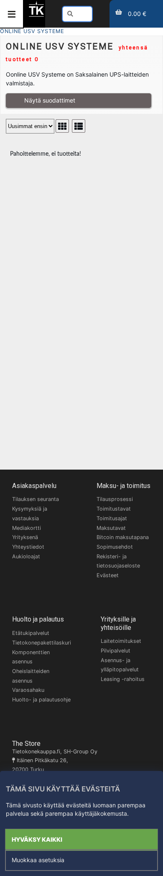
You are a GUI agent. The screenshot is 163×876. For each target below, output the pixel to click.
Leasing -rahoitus (123, 679)
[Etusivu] (36, 15)
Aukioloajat (26, 556)
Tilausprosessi (115, 499)
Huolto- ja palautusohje (41, 699)
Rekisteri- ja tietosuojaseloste (118, 561)
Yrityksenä (25, 537)
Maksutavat (111, 528)
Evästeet (108, 575)
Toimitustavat (114, 509)
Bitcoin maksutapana (123, 537)
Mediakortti (26, 528)
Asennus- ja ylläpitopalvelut (120, 665)
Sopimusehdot (115, 547)
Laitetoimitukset (121, 641)
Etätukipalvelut (30, 633)
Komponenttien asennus (31, 657)
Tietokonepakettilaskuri (41, 643)
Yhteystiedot (28, 547)
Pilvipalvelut (115, 650)
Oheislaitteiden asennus (30, 676)
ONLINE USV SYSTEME (32, 31)
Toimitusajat (112, 518)
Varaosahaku (28, 690)
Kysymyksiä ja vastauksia (29, 513)
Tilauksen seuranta (35, 499)
